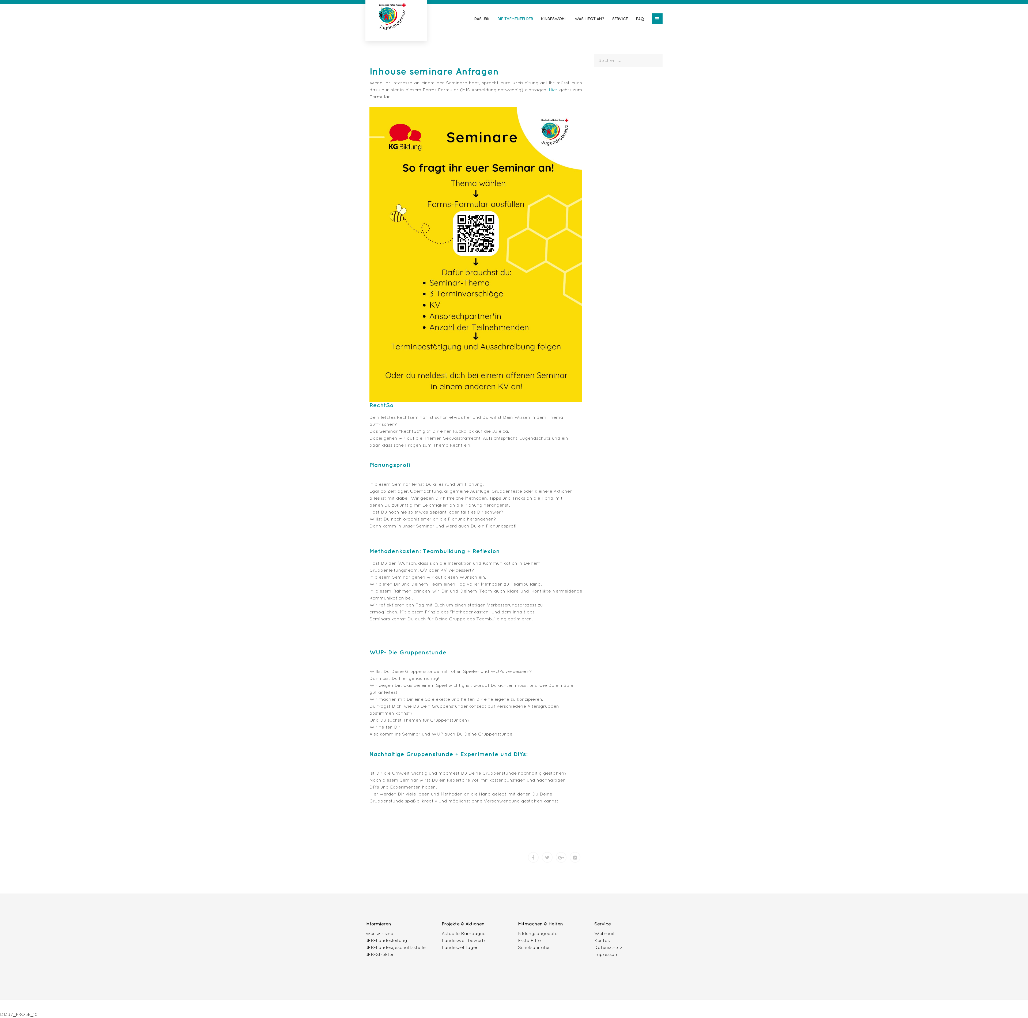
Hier (554, 89)
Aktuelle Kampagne (464, 933)
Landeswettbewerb (463, 940)
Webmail (604, 933)
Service (620, 19)
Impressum (606, 954)
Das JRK (482, 19)
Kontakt (603, 940)
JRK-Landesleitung (386, 940)
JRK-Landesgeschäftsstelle (395, 947)
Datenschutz (608, 947)
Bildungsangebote (538, 933)
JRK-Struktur (379, 954)
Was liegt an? (589, 19)
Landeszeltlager (460, 947)
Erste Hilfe (529, 940)
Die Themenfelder (515, 19)
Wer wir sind (379, 933)
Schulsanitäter (534, 947)
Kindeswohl (554, 19)
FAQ (640, 19)
